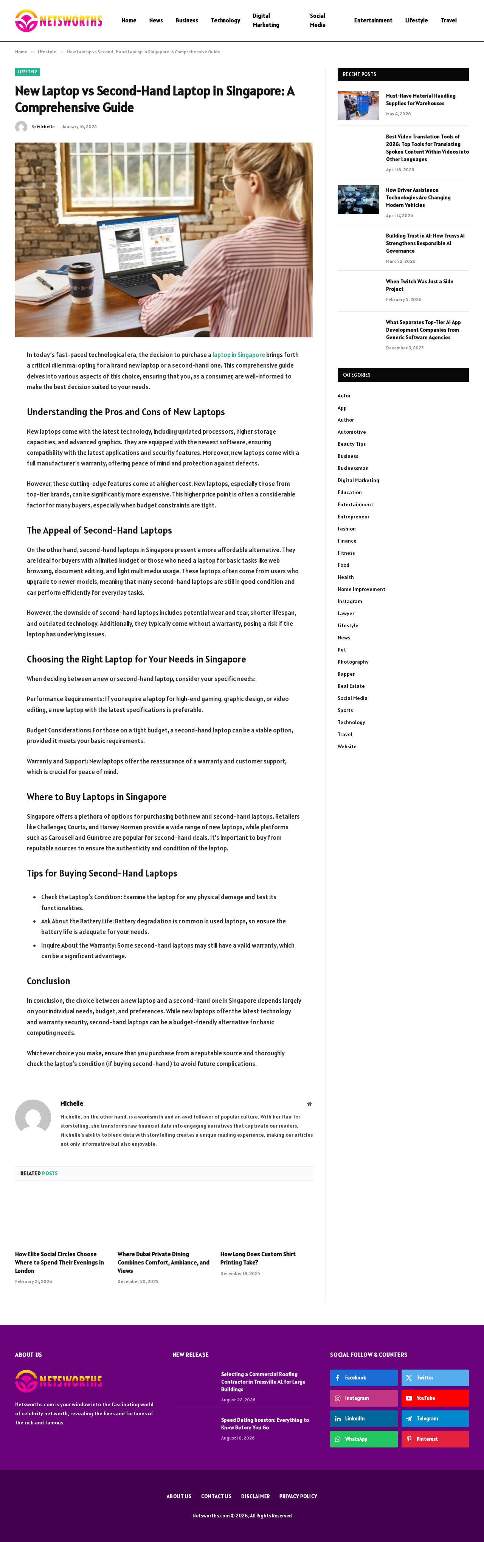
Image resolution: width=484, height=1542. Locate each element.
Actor (344, 395)
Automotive (352, 431)
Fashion (347, 528)
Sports (345, 710)
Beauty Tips (352, 444)
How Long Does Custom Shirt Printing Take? (258, 1258)
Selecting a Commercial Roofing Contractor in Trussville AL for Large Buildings (263, 1382)
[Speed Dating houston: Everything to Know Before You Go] (193, 1429)
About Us (179, 1496)
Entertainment (373, 20)
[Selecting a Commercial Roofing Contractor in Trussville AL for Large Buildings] (193, 1384)
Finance (347, 540)
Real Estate (351, 686)
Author (346, 419)
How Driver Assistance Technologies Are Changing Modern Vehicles (418, 197)
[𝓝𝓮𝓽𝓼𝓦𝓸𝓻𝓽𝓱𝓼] (58, 20)
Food (343, 565)
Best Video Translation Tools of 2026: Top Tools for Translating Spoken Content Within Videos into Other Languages (427, 148)
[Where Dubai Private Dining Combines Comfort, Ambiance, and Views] (164, 1218)
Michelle (46, 126)
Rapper (346, 673)
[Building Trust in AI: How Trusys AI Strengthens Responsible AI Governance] (358, 245)
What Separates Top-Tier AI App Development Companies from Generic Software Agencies (423, 330)
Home (129, 20)
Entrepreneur (353, 516)
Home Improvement (361, 589)
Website (347, 746)
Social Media (318, 20)
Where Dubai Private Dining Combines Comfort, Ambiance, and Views (163, 1262)
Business (187, 20)
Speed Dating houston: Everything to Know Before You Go (265, 1423)
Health (346, 577)
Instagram (350, 601)
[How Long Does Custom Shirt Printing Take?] (266, 1218)
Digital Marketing (266, 20)
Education (350, 492)
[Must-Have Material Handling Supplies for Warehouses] (358, 105)
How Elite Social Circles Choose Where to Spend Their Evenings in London (59, 1262)
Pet (342, 649)
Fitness (346, 552)
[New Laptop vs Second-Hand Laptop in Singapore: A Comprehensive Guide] (164, 240)
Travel (449, 20)
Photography (353, 661)
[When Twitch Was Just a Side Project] (358, 291)
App (342, 407)
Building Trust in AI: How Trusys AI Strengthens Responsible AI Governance (425, 243)
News (156, 20)
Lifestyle (416, 20)
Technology (225, 20)
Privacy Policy (298, 1496)
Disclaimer (255, 1496)
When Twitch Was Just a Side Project (419, 285)
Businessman (353, 468)
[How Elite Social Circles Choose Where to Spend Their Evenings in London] (61, 1218)
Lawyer (346, 613)
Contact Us (216, 1496)
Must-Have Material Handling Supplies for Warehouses (421, 99)
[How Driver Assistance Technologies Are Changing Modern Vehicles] (358, 199)
